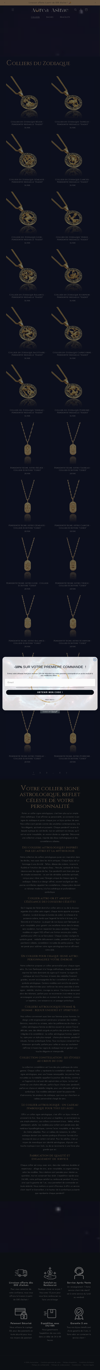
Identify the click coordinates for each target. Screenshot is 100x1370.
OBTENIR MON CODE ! (50, 692)
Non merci (50, 700)
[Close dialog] (94, 659)
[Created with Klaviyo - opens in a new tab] (50, 711)
